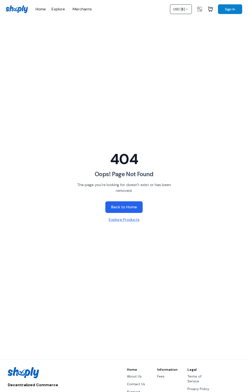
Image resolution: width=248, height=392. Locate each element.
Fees (160, 376)
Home (41, 9)
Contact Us (136, 384)
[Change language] (199, 9)
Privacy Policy (198, 389)
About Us (134, 376)
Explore (58, 9)
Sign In (230, 9)
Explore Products (124, 219)
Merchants (82, 9)
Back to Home (124, 207)
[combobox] (181, 9)
